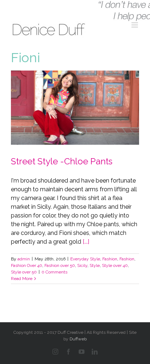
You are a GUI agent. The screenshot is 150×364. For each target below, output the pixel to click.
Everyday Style (85, 258)
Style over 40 (115, 265)
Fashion (109, 258)
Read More (21, 278)
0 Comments (54, 272)
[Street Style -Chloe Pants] (75, 108)
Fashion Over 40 (26, 265)
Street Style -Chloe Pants (61, 161)
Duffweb (78, 338)
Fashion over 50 (59, 265)
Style (95, 265)
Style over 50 (24, 272)
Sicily (82, 265)
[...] (86, 241)
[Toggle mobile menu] (135, 25)
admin (23, 258)
